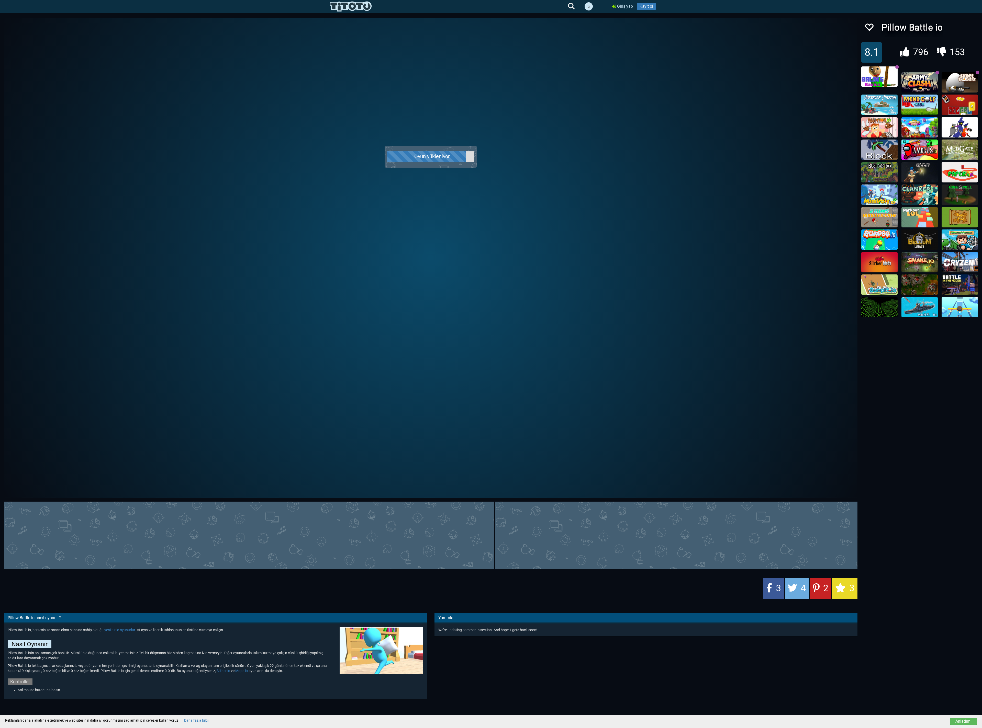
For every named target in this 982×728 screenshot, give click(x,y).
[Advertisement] (431, 535)
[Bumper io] (879, 239)
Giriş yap (624, 6)
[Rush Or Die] (879, 172)
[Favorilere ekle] (869, 29)
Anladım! (963, 721)
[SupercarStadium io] (879, 105)
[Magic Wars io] (960, 127)
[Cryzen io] (960, 262)
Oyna (433, 156)
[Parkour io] (919, 217)
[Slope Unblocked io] (879, 307)
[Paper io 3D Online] (960, 172)
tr (588, 6)
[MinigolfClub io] (919, 105)
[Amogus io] (919, 150)
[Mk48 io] (919, 307)
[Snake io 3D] (919, 262)
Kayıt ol (646, 6)
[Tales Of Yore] (960, 217)
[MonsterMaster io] (960, 239)
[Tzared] (919, 284)
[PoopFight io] (879, 127)
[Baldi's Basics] (879, 76)
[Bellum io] (919, 239)
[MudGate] (960, 150)
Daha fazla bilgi (196, 720)
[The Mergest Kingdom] (919, 127)
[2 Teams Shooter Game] (879, 217)
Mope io (241, 671)
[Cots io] (919, 172)
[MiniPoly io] (879, 194)
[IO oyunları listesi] (350, 6)
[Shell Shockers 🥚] (960, 82)
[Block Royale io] (879, 150)
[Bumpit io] (879, 284)
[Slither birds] (879, 262)
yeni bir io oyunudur (119, 630)
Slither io (223, 671)
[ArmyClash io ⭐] (919, 82)
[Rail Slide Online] (960, 307)
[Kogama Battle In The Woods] (960, 284)
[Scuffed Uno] (960, 105)
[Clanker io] (919, 194)
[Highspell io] (960, 194)
